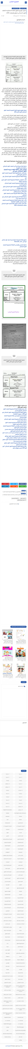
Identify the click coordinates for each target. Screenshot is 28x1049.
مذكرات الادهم (7, 979)
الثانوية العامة (7, 845)
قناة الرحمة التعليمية (20, 963)
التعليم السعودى (7, 842)
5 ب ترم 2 (7, 803)
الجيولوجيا (7, 852)
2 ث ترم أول (7, 787)
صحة (8, 946)
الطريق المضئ (14, 2)
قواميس (7, 963)
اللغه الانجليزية (20, 904)
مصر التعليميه (20, 1017)
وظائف (20, 1040)
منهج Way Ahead (20, 1027)
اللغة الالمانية (7, 894)
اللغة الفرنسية (7, 901)
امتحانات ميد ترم (7, 917)
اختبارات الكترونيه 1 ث (8, 826)
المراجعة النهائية (7, 904)
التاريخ (7, 836)
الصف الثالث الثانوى (7, 871)
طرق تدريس (7, 950)
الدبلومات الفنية (20, 858)
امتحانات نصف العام (7, 920)
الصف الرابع (20, 881)
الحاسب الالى (20, 855)
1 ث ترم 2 (7, 777)
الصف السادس (7, 881)
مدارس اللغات (20, 976)
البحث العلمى (20, 836)
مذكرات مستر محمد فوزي (7, 1008)
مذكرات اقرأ (20, 979)
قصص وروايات (7, 959)
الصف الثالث (7, 868)
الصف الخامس (7, 878)
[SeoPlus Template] (22, 1046)
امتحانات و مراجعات (20, 924)
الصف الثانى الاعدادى (7, 875)
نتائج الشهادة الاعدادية (20, 1033)
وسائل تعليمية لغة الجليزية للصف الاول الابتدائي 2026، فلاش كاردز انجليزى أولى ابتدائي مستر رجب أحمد (8, 660)
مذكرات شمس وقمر (7, 994)
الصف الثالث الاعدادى (20, 871)
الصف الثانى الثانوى (20, 878)
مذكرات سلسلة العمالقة (20, 994)
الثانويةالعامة (20, 849)
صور (20, 950)
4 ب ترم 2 (20, 803)
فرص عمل (8, 953)
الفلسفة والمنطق (20, 888)
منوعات (7, 1027)
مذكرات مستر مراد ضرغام (20, 1013)
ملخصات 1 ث (20, 1020)
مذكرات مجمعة (8, 997)
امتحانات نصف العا (20, 920)
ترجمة (20, 930)
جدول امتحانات (7, 940)
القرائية (20, 891)
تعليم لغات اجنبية (7, 930)
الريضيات (7, 862)
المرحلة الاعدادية (7, 907)
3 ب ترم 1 (7, 793)
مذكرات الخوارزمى (20, 982)
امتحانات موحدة (20, 917)
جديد (7, 943)
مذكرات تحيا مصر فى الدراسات (20, 991)
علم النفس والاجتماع (20, 953)
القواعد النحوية (7, 891)
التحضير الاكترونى (20, 839)
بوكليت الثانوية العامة (7, 927)
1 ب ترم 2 (7, 774)
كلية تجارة (7, 966)
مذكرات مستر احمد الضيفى (20, 1005)
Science (20, 816)
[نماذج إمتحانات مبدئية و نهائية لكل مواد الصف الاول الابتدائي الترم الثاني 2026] (7, 635)
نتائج (7, 1030)
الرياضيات (20, 862)
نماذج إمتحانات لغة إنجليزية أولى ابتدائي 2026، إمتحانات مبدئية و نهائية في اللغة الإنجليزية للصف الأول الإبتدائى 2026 (21, 643)
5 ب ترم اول (20, 806)
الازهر (7, 832)
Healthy (7, 813)
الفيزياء (7, 888)
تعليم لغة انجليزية (20, 933)
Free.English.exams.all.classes (20, 813)
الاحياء (20, 832)
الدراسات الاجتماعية (7, 858)
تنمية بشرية (7, 937)
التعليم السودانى (20, 845)
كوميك (7, 969)
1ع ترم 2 (7, 780)
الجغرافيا (20, 852)
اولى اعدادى (7, 924)
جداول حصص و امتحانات (20, 940)
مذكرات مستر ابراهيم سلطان (8, 1002)
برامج (20, 927)
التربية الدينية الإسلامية (7, 839)
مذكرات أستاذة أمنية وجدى (8, 976)
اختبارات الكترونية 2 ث (20, 826)
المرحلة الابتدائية (20, 907)
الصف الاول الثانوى (20, 868)
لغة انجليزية (20, 972)
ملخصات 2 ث (7, 1020)
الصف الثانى (20, 875)
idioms (20, 819)
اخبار (7, 819)
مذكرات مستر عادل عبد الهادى (20, 1009)
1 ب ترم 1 (20, 774)
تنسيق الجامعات (20, 937)
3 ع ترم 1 (20, 800)
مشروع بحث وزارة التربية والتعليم (7, 1014)
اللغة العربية (20, 901)
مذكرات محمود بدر (20, 1001)
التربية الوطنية (20, 842)
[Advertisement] (14, 40)
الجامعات (7, 849)
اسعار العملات (20, 829)
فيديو (20, 956)
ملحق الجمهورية (7, 1017)
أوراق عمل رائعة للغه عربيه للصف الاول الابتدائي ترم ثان (15, 170)
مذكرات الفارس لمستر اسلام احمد (20, 986)
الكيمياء (20, 894)
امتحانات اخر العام (20, 914)
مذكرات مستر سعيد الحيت (7, 1005)
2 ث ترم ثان (20, 790)
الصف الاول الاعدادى (7, 865)
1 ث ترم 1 (20, 777)
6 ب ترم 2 (7, 806)
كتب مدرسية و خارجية (20, 966)
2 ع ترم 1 (7, 790)
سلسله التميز (20, 946)
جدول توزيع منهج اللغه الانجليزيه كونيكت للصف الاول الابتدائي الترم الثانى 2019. (13, 23)
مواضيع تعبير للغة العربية (20, 1030)
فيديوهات (7, 956)
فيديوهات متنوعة (20, 959)
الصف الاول (23, 8)
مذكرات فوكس (20, 997)
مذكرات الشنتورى (7, 982)
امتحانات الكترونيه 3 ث (7, 914)
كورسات (20, 969)
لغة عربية (7, 972)
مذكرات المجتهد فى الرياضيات (7, 986)
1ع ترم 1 (20, 780)
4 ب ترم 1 (7, 800)
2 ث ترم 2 (20, 787)
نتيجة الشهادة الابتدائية (7, 1033)
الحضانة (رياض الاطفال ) (7, 855)
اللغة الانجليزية (16, 8)
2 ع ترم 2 (20, 793)
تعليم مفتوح (7, 933)
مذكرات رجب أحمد (7, 990)
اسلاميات (7, 829)
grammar (7, 816)
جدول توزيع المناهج (21, 500)
